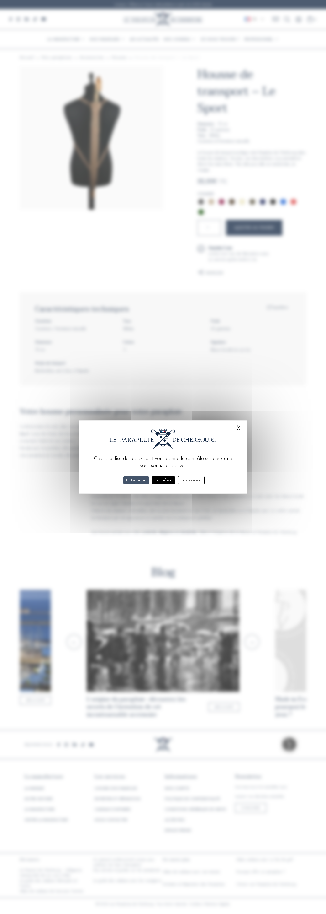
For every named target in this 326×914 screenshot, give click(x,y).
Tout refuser (163, 480)
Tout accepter (136, 480)
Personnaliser (191, 480)
